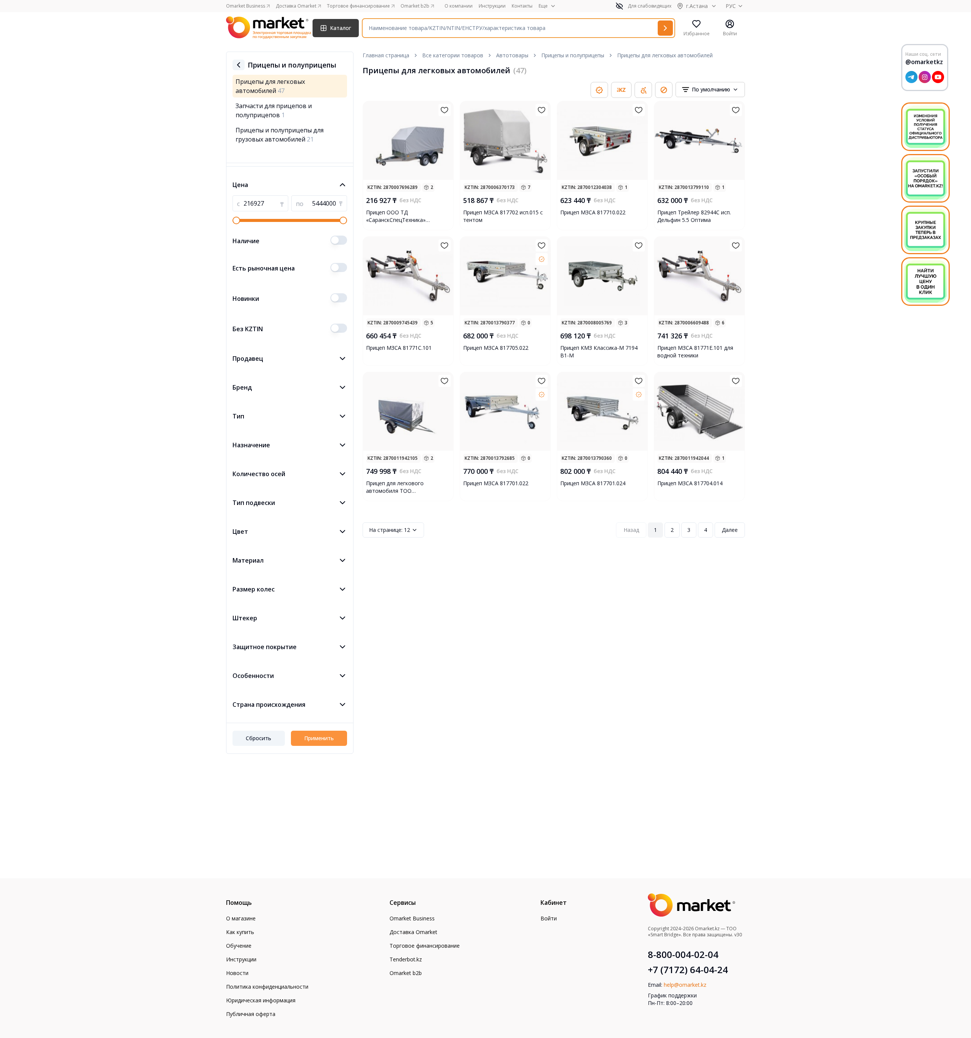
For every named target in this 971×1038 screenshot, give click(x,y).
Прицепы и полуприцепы (572, 55)
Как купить (240, 932)
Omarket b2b (406, 973)
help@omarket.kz (685, 984)
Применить (319, 738)
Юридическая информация (260, 1000)
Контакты (522, 6)
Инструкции (492, 6)
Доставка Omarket (413, 932)
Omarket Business (412, 918)
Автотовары (512, 55)
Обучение (238, 945)
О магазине (241, 918)
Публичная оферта (250, 1014)
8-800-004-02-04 (683, 954)
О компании (459, 6)
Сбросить (258, 738)
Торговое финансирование (425, 945)
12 (389, 529)
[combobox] (710, 89)
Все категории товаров (452, 55)
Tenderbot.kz (406, 959)
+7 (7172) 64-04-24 (688, 970)
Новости (237, 973)
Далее (730, 529)
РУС (731, 5)
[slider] (236, 220)
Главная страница (386, 55)
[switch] (338, 240)
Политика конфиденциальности (267, 986)
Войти (548, 918)
